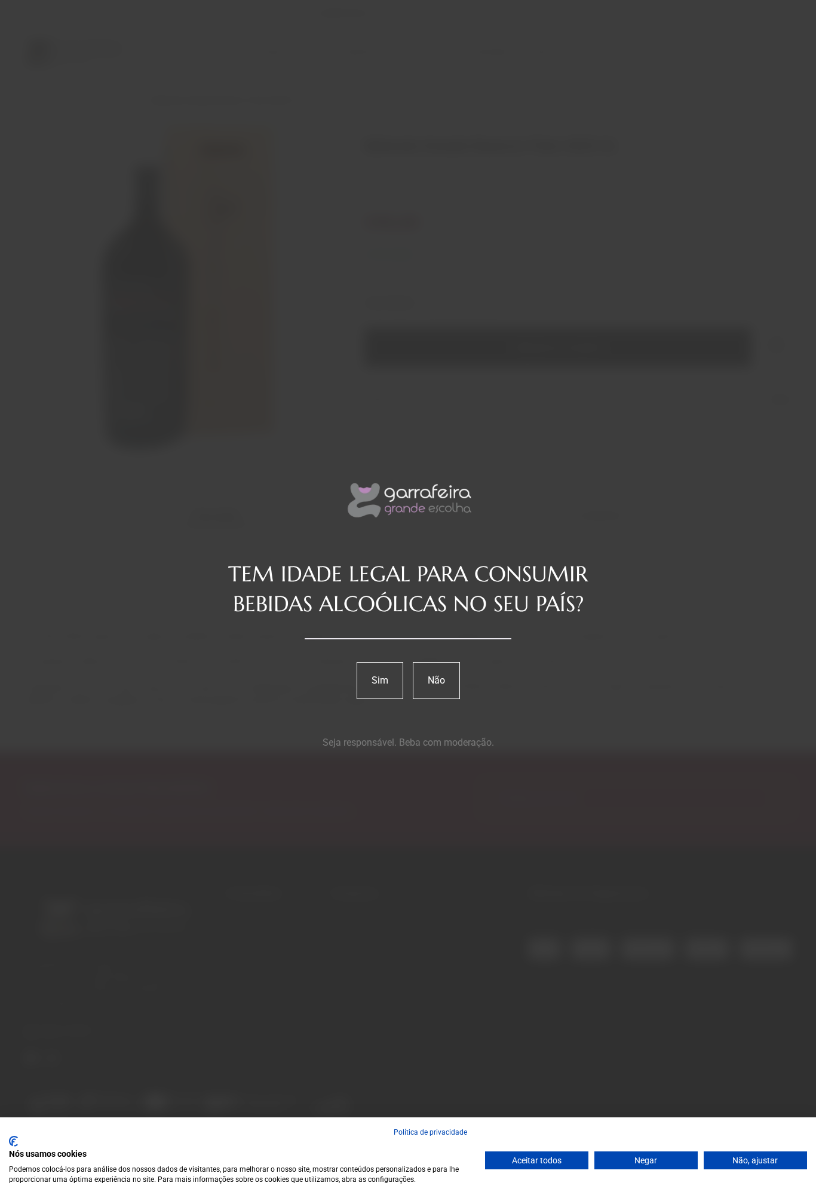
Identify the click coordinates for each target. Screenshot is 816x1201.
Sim (380, 680)
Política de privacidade (430, 1132)
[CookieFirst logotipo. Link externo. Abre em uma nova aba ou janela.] (13, 1141)
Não (436, 680)
